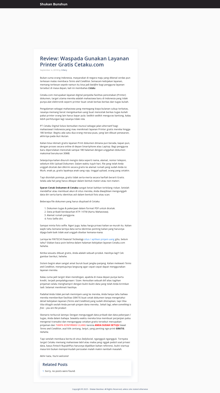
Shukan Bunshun (53, 4)
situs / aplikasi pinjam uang (99, 239)
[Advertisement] (110, 27)
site (130, 389)
